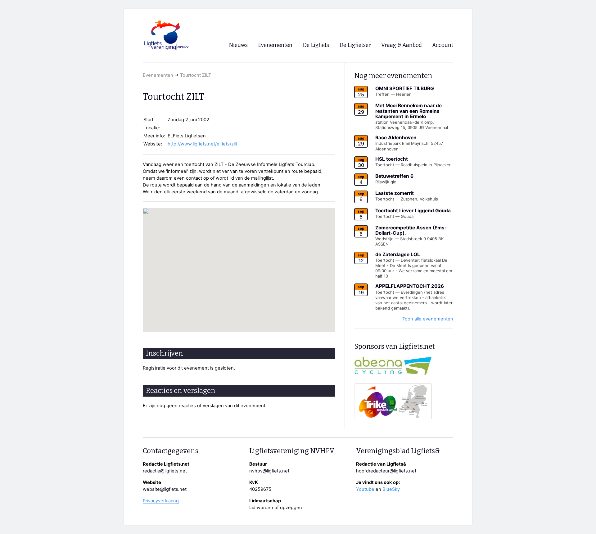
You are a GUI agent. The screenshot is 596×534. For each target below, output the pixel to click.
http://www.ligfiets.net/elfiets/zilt (202, 144)
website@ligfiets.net (165, 489)
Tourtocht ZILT (195, 75)
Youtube (365, 489)
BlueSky (391, 489)
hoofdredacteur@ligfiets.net (386, 471)
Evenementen (158, 75)
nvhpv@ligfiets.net (269, 471)
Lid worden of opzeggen (275, 507)
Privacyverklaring (161, 501)
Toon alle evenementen (427, 319)
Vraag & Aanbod (401, 45)
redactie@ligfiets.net (165, 471)
